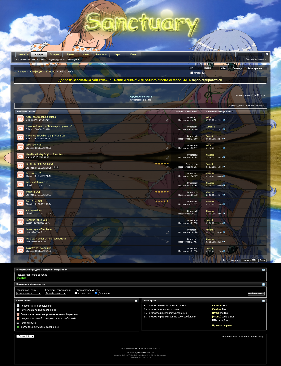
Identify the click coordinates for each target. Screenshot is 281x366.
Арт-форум (36, 71)
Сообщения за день (25, 59)
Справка (41, 59)
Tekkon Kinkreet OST (37, 182)
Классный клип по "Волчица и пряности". (49, 126)
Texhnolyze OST (34, 173)
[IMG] (215, 313)
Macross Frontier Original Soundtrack (46, 238)
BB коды (217, 305)
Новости (23, 54)
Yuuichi (29, 139)
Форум (39, 54)
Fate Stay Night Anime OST (40, 163)
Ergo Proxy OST (34, 201)
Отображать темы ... (27, 290)
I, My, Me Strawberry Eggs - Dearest (45, 135)
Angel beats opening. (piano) (41, 117)
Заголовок (22, 112)
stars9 (29, 157)
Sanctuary (244, 336)
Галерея (54, 54)
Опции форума (55, 59)
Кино (133, 54)
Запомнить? (199, 73)
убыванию (103, 293)
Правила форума (222, 325)
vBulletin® (141, 353)
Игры (117, 54)
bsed (28, 232)
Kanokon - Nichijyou (36, 220)
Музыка (50, 71)
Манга (86, 54)
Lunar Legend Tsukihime (39, 229)
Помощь (237, 68)
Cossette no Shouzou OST (39, 248)
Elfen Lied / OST (34, 145)
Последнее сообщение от (218, 112)
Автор (32, 112)
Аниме (70, 54)
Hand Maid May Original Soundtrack (45, 154)
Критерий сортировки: (58, 290)
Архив (253, 336)
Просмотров (191, 112)
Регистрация (255, 68)
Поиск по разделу (254, 106)
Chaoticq (30, 148)
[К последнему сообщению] (224, 120)
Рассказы (101, 54)
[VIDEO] (216, 316)
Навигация (72, 59)
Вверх (262, 260)
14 (196, 164)
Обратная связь (229, 336)
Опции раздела (235, 106)
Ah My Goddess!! (35, 210)
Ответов (179, 112)
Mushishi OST (33, 192)
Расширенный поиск (256, 59)
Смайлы (217, 309)
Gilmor (29, 120)
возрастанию (84, 293)
